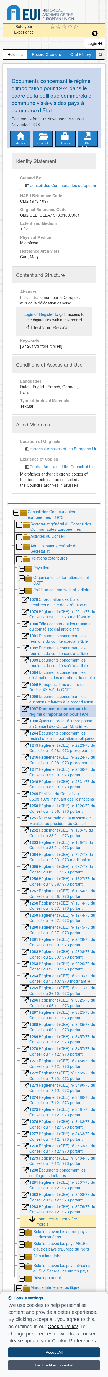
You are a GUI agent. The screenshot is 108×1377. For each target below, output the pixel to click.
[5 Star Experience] (76, 27)
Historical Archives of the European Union (65, 448)
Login (93, 43)
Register (46, 314)
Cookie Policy (63, 1326)
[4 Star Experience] (71, 27)
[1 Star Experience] (53, 27)
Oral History (80, 54)
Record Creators (46, 54)
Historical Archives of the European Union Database (56, 13)
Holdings (15, 54)
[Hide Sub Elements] (16, 513)
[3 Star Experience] (65, 27)
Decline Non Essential (54, 1365)
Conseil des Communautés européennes (64, 185)
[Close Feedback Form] (95, 33)
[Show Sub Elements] (19, 525)
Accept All (54, 1352)
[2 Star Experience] (59, 27)
